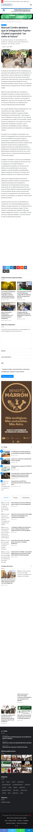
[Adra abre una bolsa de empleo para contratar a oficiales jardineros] (5, 545)
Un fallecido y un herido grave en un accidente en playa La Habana (21, 452)
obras (9, 793)
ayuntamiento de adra (18, 784)
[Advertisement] (16, 244)
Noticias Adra (18, 21)
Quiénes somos (12, 820)
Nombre (3, 351)
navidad (4, 793)
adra (3, 781)
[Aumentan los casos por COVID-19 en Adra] (5, 468)
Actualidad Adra (10, 21)
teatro (21, 793)
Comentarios (25, 497)
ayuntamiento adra (6, 784)
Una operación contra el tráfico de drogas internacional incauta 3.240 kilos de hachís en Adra (21, 475)
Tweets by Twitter (5, 802)
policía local (15, 793)
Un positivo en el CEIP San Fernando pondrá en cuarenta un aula (21, 482)
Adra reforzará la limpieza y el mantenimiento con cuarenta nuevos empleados (7, 315)
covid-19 (4, 787)
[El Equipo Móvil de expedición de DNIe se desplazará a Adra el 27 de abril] (24, 306)
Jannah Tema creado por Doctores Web (16, 818)
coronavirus (27, 784)
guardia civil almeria (6, 790)
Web (2, 363)
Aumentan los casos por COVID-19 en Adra (21, 467)
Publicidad (25, 820)
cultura (9, 787)
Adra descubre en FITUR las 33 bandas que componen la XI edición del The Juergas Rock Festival (24, 295)
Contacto (19, 820)
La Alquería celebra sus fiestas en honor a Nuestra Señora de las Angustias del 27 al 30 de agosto (21, 528)
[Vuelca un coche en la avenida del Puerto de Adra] (5, 461)
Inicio (3, 21)
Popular (15, 497)
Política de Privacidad (22, 823)
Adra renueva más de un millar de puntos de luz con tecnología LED (21, 503)
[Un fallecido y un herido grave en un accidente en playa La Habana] (5, 454)
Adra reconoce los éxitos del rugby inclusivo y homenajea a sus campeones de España (21, 515)
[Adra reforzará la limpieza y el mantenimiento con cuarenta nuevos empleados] (8, 306)
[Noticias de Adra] (16, 10)
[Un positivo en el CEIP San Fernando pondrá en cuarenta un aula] (5, 485)
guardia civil (22, 787)
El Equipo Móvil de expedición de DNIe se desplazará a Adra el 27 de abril (24, 314)
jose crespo (15, 790)
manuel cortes (24, 790)
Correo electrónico (6, 357)
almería (13, 781)
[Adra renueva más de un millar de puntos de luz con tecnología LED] (5, 507)
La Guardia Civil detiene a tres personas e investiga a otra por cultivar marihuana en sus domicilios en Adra (8, 295)
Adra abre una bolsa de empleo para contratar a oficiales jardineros (20, 542)
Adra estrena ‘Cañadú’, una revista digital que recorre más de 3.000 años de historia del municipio (21, 553)
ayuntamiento (20, 781)
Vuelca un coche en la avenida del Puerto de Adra (21, 459)
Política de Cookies (10, 823)
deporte (15, 787)
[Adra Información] (6, 5)
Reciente (6, 497)
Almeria (8, 781)
